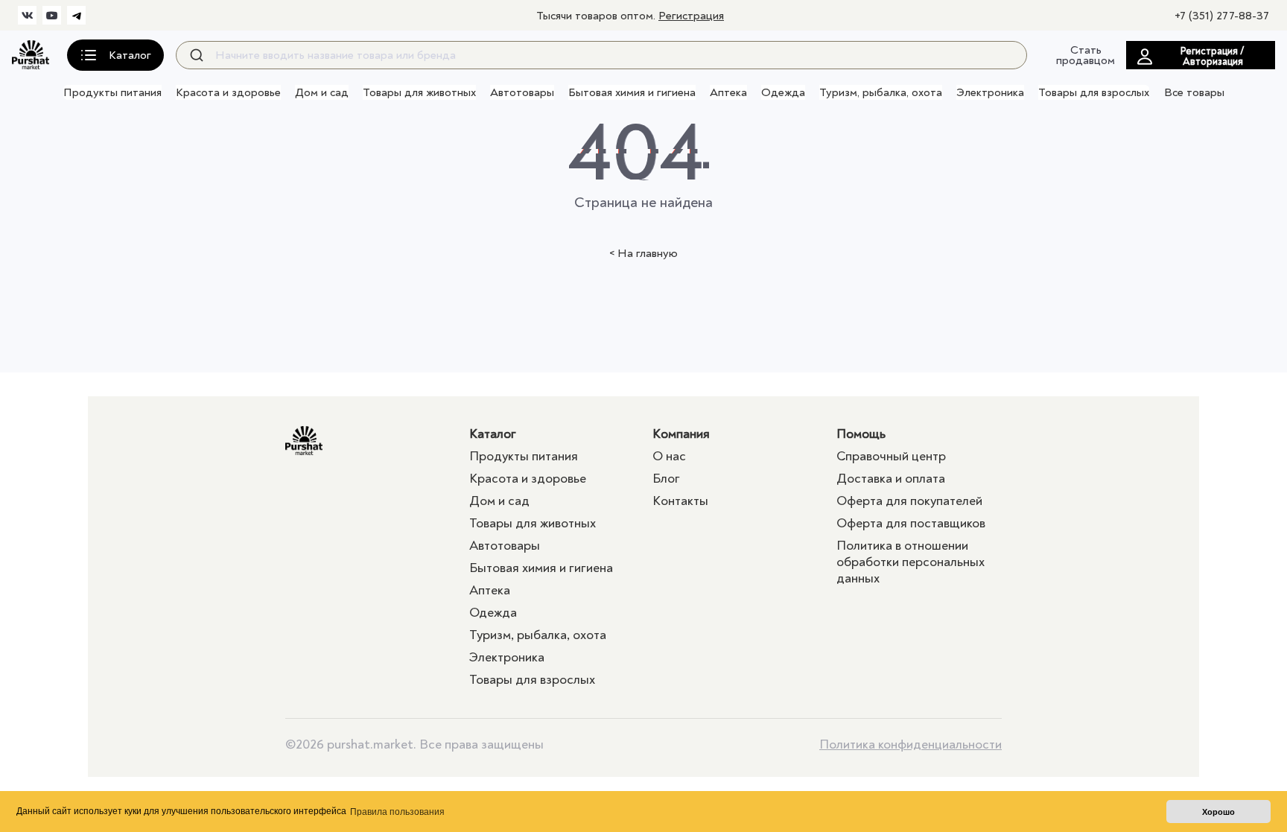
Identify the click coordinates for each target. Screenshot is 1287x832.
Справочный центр (891, 456)
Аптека (728, 92)
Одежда (783, 92)
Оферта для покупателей (909, 500)
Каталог (492, 433)
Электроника (990, 92)
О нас (669, 456)
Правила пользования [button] (397, 812)
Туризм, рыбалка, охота (880, 92)
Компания (681, 433)
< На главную (643, 253)
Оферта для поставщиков (910, 523)
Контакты (680, 500)
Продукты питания (112, 92)
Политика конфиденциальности (910, 745)
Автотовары (522, 92)
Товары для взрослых (1093, 92)
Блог (666, 478)
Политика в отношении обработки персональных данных (910, 562)
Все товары (1194, 92)
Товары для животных (419, 92)
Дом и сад (322, 92)
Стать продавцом (1085, 55)
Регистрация (691, 15)
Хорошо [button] (1218, 811)
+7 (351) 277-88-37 (1222, 15)
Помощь (861, 433)
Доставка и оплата (890, 478)
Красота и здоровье (228, 92)
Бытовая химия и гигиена (632, 92)
